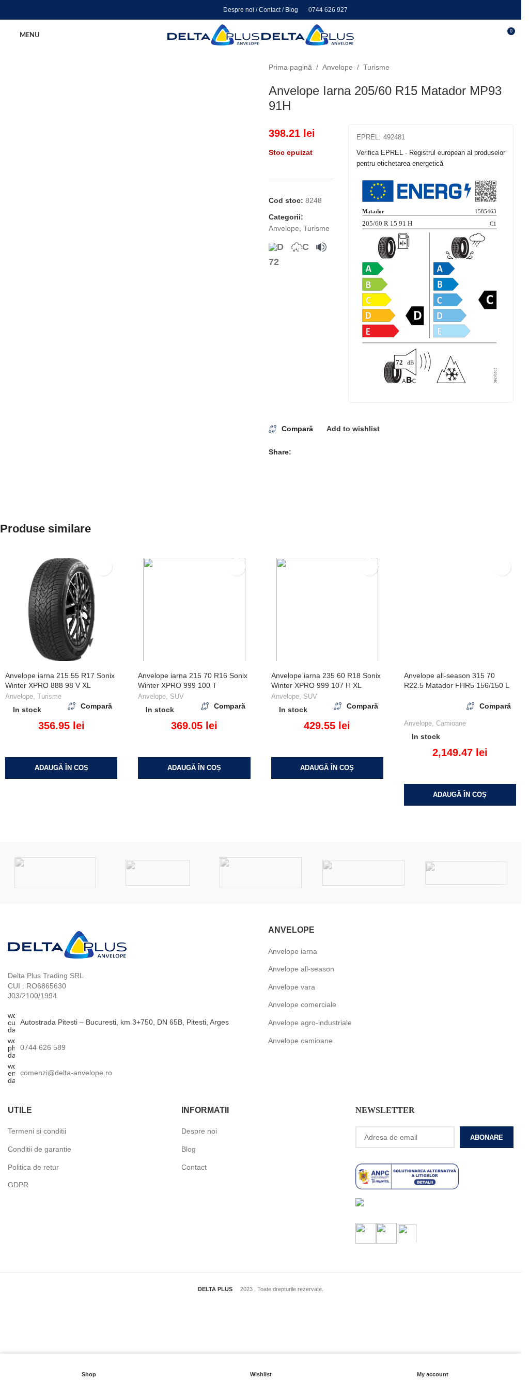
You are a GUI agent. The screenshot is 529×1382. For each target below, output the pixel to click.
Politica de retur (33, 1167)
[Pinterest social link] (322, 452)
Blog (291, 9)
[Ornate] (466, 873)
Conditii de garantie (39, 1149)
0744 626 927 (328, 9)
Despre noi (238, 9)
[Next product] (507, 67)
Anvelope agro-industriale (310, 1022)
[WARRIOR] (55, 873)
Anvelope (337, 67)
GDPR (18, 1185)
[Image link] (67, 944)
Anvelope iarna (292, 951)
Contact (270, 9)
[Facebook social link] (180, 9)
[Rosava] (157, 873)
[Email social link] (310, 452)
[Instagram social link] (192, 9)
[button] (61, 768)
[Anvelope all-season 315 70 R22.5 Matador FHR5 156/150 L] (460, 609)
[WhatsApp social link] (347, 452)
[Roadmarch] (260, 873)
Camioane (451, 723)
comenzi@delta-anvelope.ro (66, 1073)
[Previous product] (482, 67)
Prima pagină (290, 67)
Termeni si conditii (37, 1131)
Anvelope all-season (301, 969)
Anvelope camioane (300, 1040)
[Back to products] (495, 67)
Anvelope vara (291, 987)
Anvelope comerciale (302, 1004)
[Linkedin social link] (206, 9)
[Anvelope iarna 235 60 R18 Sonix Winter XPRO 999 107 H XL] (327, 609)
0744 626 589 (43, 1047)
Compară (297, 429)
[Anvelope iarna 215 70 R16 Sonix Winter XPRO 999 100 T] (194, 609)
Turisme (376, 67)
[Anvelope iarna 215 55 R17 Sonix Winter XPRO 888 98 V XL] (61, 609)
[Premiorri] (363, 873)
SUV (177, 696)
